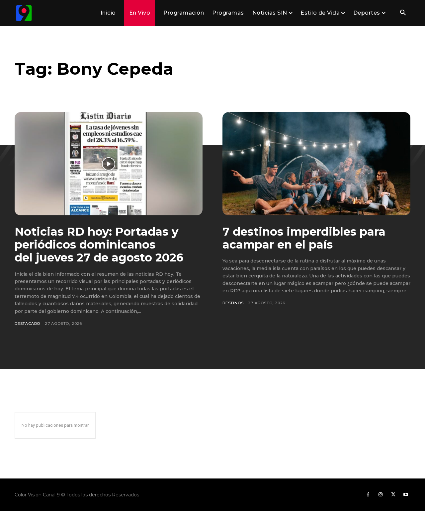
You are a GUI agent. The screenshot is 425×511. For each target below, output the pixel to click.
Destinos (232, 303)
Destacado (27, 323)
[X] (393, 494)
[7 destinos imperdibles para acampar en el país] (316, 163)
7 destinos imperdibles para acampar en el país (303, 238)
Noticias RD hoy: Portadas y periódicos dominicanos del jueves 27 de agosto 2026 (99, 244)
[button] (402, 13)
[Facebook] (368, 494)
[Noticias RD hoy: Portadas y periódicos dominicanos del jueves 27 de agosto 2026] (109, 163)
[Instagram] (380, 494)
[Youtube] (405, 494)
